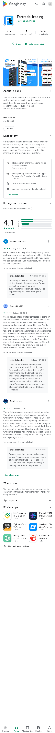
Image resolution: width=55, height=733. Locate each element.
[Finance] (9, 128)
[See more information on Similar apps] (50, 507)
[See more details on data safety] (13, 194)
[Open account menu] (50, 4)
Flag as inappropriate (16, 546)
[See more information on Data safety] (50, 135)
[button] (31, 34)
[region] (27, 33)
